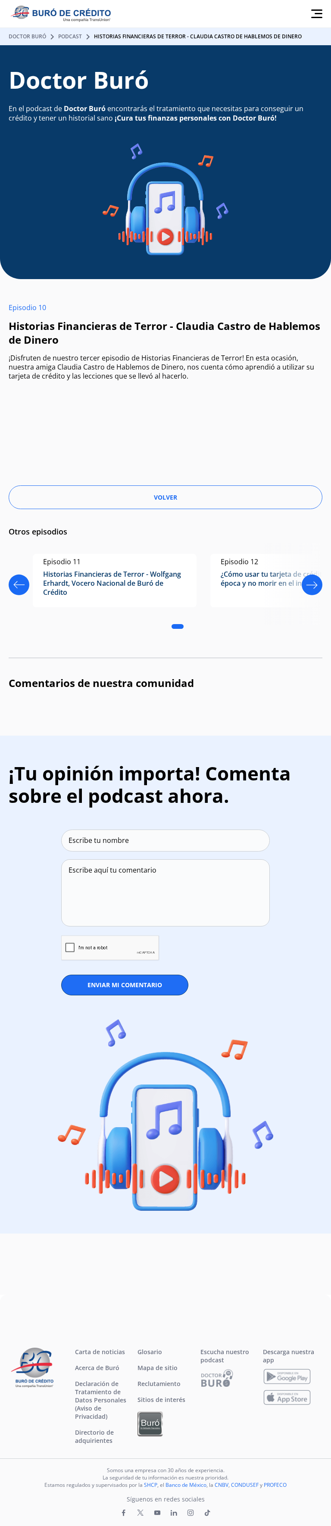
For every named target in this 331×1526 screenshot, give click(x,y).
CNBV (221, 1485)
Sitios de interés (161, 1399)
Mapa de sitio (157, 1368)
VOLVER (165, 497)
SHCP (150, 1485)
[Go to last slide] (19, 585)
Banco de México (186, 1485)
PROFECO (275, 1485)
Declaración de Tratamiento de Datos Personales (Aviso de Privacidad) (100, 1400)
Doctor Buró (27, 36)
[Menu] (316, 13)
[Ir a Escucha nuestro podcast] (217, 1377)
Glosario (149, 1352)
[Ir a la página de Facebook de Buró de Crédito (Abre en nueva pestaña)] (124, 1513)
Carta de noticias (100, 1352)
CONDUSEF (245, 1485)
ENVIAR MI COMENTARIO (124, 985)
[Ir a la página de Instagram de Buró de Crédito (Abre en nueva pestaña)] (190, 1513)
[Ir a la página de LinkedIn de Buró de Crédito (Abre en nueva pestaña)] (174, 1513)
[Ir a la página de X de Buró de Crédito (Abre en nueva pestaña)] (140, 1513)
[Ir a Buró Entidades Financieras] (150, 1423)
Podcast (70, 36)
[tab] (178, 626)
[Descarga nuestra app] (287, 1376)
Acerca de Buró (97, 1368)
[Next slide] (312, 585)
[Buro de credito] (67, 14)
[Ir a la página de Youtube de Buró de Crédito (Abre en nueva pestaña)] (157, 1513)
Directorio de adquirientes (94, 1436)
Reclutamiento (159, 1384)
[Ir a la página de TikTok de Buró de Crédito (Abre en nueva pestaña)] (207, 1513)
